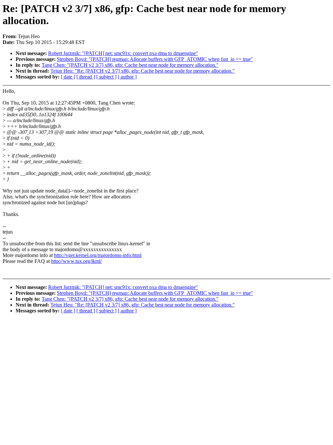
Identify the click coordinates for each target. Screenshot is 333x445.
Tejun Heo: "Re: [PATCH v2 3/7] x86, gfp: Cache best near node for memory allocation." (142, 71)
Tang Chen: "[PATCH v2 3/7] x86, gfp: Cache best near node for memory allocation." (130, 65)
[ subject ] (106, 76)
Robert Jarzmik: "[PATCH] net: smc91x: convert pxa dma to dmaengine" (123, 53)
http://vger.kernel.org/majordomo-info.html (97, 255)
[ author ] (127, 76)
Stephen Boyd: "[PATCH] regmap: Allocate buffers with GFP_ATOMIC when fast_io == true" (155, 59)
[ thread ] (85, 76)
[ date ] (68, 76)
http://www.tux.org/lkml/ (76, 261)
